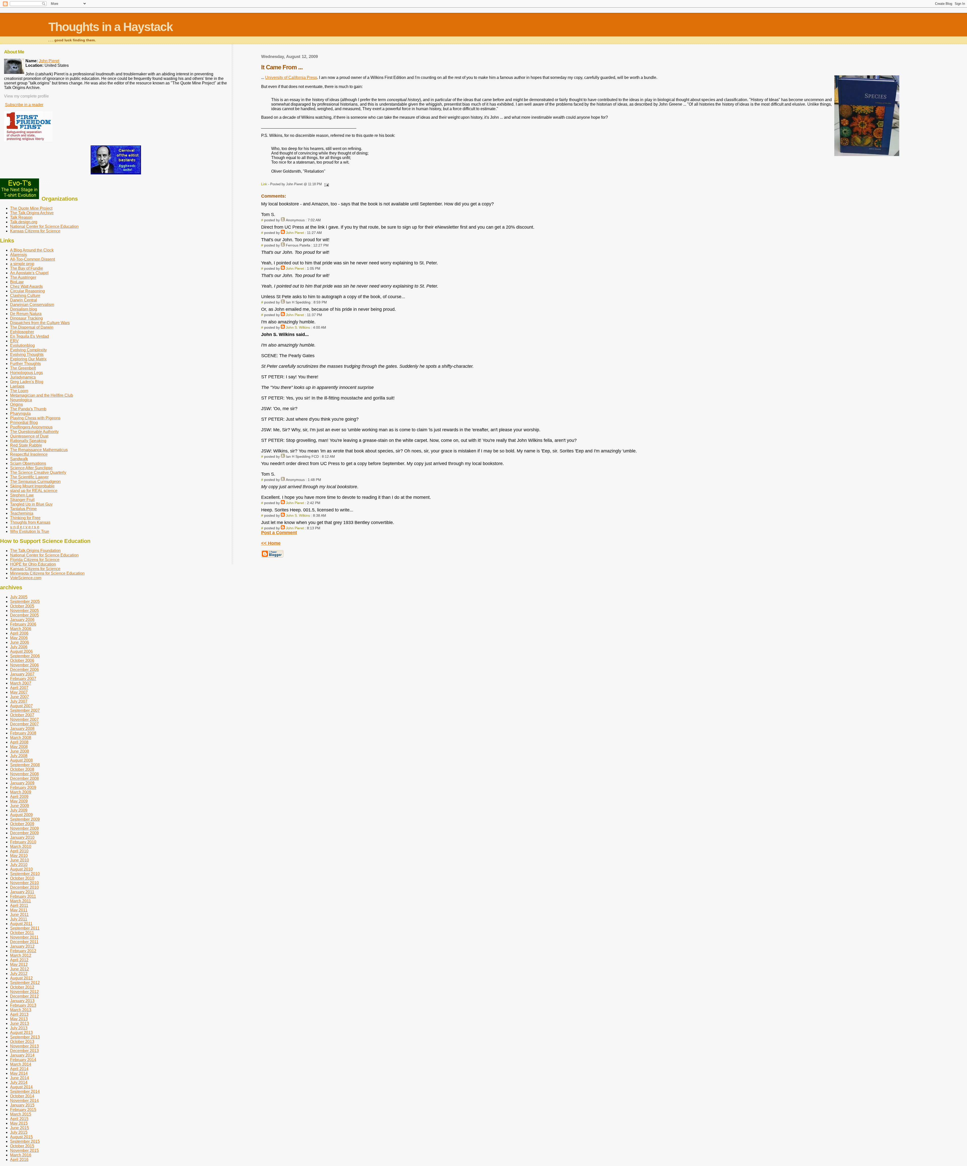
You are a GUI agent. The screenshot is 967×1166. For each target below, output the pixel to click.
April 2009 (19, 796)
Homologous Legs (26, 373)
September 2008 (25, 765)
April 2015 (19, 1119)
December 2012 (24, 996)
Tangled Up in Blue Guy (31, 504)
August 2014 (21, 1087)
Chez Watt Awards (26, 286)
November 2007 (24, 719)
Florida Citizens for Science (34, 560)
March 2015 (20, 1114)
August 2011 (21, 924)
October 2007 (22, 715)
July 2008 (18, 756)
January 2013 (22, 1001)
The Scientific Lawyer (29, 477)
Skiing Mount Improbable (32, 486)
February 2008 (23, 733)
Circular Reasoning (27, 291)
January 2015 (22, 1105)
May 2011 (18, 910)
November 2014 (24, 1100)
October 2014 (22, 1096)
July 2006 (18, 647)
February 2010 (23, 842)
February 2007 (23, 679)
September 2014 (25, 1091)
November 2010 (24, 883)
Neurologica (21, 400)
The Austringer (23, 277)
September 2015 (25, 1141)
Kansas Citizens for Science (35, 231)
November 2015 (24, 1150)
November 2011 (24, 937)
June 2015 (19, 1128)
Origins (16, 404)
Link (264, 184)
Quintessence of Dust (29, 436)
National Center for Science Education (44, 226)
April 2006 (19, 633)
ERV (14, 341)
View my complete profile (26, 96)
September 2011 (25, 928)
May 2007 (19, 692)
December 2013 (24, 1051)
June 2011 (19, 914)
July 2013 (18, 1028)
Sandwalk (19, 459)
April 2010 (19, 851)
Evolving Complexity (28, 350)
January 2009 (22, 783)
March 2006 (20, 629)
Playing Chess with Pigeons (35, 418)
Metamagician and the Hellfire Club (41, 395)
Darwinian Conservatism (32, 304)
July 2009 (18, 810)
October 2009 (22, 824)
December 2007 (24, 724)
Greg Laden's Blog (26, 382)
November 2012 (24, 992)
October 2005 (22, 606)
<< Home (271, 543)
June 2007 (19, 697)
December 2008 (24, 778)
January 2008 (22, 728)
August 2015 (21, 1137)
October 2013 (22, 1041)
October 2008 (22, 769)
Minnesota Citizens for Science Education (47, 573)
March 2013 (20, 1010)
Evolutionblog (22, 345)
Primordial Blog (24, 422)
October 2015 (22, 1146)
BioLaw (17, 282)
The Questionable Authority (34, 431)
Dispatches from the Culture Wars (40, 323)
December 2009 (24, 833)
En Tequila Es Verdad (29, 336)
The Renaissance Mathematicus (39, 450)
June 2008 (19, 751)
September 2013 (25, 1037)
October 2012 (22, 987)
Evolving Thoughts (27, 354)
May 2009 (19, 801)
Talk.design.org (23, 222)
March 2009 (20, 792)
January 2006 (22, 620)
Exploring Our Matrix (28, 359)
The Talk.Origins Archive (32, 213)
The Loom (19, 391)
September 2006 (25, 656)
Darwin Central (23, 300)
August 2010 (21, 869)
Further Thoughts (25, 363)
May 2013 (19, 1019)
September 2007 (25, 710)
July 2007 (18, 701)
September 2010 (25, 874)
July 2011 (18, 919)
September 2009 (25, 819)
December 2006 (24, 669)
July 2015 (18, 1132)
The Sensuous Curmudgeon (35, 481)
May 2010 (19, 855)
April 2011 (19, 905)
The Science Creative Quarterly (38, 472)
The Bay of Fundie (26, 268)
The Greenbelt (23, 368)
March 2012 (20, 955)
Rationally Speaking (28, 441)
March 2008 (20, 737)
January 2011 (22, 892)
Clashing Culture (25, 295)
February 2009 (23, 787)
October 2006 (22, 660)
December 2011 (24, 942)
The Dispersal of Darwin (31, 327)
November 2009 (24, 828)
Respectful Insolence (29, 454)
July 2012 (18, 973)
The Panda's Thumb (28, 409)
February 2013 (23, 1005)
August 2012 (21, 978)
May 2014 (19, 1073)
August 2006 (21, 651)
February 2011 (23, 896)
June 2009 (19, 806)
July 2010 (18, 865)
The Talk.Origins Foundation (35, 550)
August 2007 (21, 706)
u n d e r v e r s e (24, 527)
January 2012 (22, 946)
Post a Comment (279, 532)
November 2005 (24, 610)
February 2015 (23, 1110)
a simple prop (22, 264)
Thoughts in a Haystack (110, 27)
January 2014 (22, 1055)
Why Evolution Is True (29, 531)
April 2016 (19, 1159)
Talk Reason (21, 217)
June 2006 (19, 642)
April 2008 (19, 742)
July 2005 (18, 597)
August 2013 (21, 1032)
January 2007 (22, 674)
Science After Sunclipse (31, 468)
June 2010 (19, 860)
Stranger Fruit (22, 500)
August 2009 (21, 815)
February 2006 (23, 624)
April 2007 (19, 688)
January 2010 (22, 837)
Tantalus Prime (23, 509)
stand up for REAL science (33, 490)
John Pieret (295, 233)
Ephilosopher (22, 332)
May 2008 (19, 747)
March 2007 (20, 683)
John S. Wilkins (298, 327)
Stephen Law (22, 495)
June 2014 (19, 1078)
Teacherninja (21, 513)
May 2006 (19, 638)
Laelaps (17, 386)
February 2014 (23, 1060)
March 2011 (20, 901)
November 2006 (24, 665)
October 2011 (22, 933)
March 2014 (20, 1064)
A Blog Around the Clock (32, 250)
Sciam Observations (28, 463)
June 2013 (19, 1023)
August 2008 (21, 760)
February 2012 (23, 951)
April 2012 (19, 960)
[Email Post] (326, 184)
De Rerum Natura (26, 314)
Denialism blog (23, 309)
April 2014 (19, 1069)
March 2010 (20, 846)
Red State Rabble (26, 445)
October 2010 (22, 878)
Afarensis (18, 255)
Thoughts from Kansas (30, 522)
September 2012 (25, 982)
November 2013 (24, 1046)
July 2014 (18, 1082)
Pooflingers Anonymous (31, 427)
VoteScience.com (25, 578)
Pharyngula (20, 413)
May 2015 (19, 1123)
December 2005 (24, 615)
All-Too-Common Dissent (32, 259)
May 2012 (19, 964)
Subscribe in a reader (24, 105)
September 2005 (25, 601)
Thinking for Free (25, 518)
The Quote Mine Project (31, 208)
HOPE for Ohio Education (33, 564)
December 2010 (24, 887)
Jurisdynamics (23, 377)
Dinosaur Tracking (26, 318)
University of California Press (291, 77)
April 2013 (19, 1014)
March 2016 (20, 1155)
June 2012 (19, 969)
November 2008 (24, 774)
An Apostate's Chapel (29, 273)
